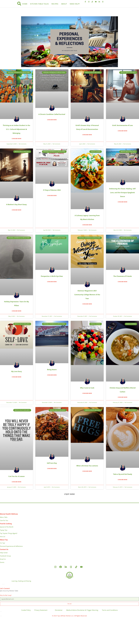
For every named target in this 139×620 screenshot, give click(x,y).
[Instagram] (89, 2)
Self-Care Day (52, 463)
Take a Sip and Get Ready (122, 474)
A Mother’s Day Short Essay (16, 204)
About (64, 4)
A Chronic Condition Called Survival (51, 114)
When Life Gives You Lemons (87, 466)
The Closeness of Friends (122, 276)
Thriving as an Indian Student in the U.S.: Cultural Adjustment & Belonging (16, 129)
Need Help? (75, 4)
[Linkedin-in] (100, 2)
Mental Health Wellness (9, 514)
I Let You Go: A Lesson (16, 476)
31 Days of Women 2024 (52, 190)
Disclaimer (59, 610)
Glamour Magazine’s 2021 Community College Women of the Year (87, 295)
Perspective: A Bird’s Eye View (52, 276)
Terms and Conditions (110, 610)
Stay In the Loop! (5, 595)
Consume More (16, 138)
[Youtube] (96, 2)
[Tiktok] (93, 2)
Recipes (55, 4)
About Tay (4, 540)
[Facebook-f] (86, 2)
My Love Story (16, 371)
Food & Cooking (6, 524)
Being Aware (52, 370)
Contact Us (4, 549)
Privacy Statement (40, 610)
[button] (69, 494)
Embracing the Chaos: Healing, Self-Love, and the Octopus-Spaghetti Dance (122, 192)
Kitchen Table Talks (39, 4)
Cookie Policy (26, 610)
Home (24, 4)
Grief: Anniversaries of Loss (122, 125)
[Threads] (103, 2)
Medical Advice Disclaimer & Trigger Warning (82, 610)
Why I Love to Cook (87, 388)
